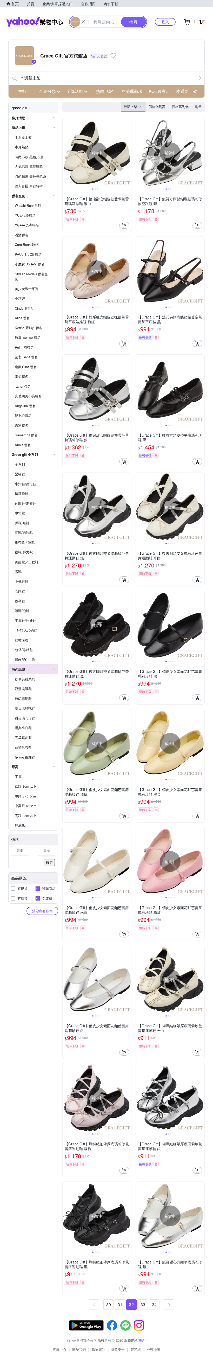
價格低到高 (157, 106)
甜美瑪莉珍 (132, 91)
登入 (165, 21)
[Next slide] (127, 152)
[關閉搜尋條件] (83, 22)
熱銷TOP (104, 91)
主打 (22, 91)
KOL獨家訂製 (161, 91)
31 (120, 1304)
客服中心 (59, 1349)
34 (154, 1304)
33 (143, 1304)
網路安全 (118, 1349)
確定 (49, 862)
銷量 (198, 106)
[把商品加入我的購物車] (124, 225)
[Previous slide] (66, 152)
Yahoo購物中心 (34, 22)
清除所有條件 (42, 910)
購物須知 (98, 1349)
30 (108, 1304)
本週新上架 (30, 78)
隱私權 (136, 1349)
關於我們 (79, 1349)
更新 (142, 1340)
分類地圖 (153, 1349)
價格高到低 (180, 106)
